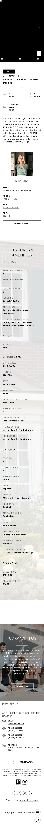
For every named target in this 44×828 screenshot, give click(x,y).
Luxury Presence (28, 800)
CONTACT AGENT (22, 223)
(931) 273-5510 (10, 199)
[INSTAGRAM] (19, 793)
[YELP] (31, 793)
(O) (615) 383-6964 (16, 738)
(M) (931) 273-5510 (15, 731)
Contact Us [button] (22, 686)
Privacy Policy (32, 812)
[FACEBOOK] (13, 793)
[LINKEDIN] (25, 793)
